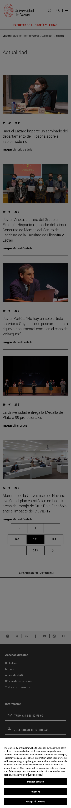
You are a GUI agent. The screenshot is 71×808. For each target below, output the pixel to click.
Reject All (35, 791)
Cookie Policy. (35, 774)
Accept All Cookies (35, 801)
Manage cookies (35, 781)
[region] (35, 773)
